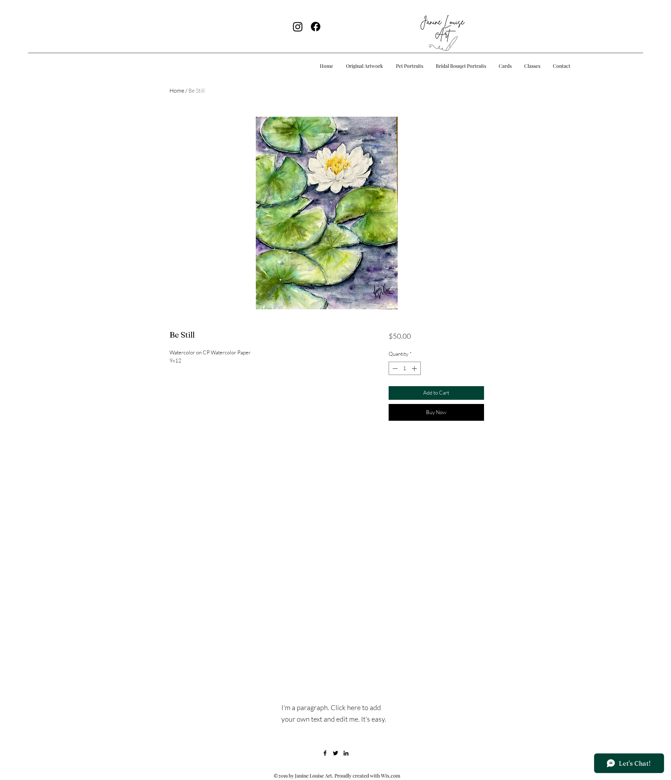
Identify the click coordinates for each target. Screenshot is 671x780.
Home (176, 90)
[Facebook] (315, 26)
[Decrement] (394, 368)
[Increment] (415, 368)
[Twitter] (335, 753)
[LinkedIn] (345, 753)
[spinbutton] (404, 368)
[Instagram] (297, 26)
